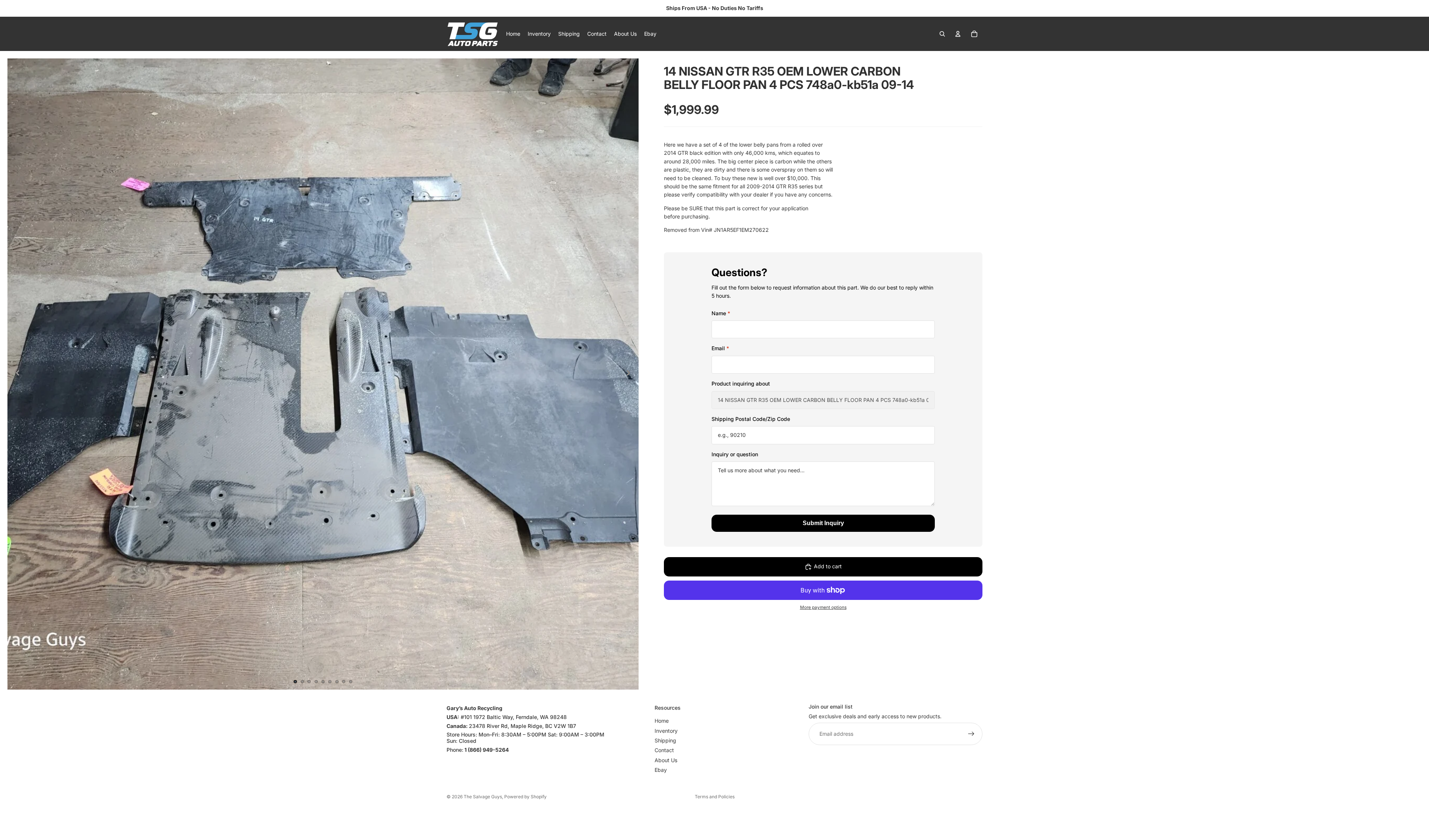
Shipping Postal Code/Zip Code (751, 419)
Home (662, 721)
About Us (666, 760)
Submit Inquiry (823, 523)
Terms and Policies (715, 796)
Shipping (665, 740)
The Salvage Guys (483, 796)
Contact (664, 750)
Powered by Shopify (525, 796)
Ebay (661, 770)
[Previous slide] (15, 374)
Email (720, 348)
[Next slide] (630, 374)
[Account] (958, 34)
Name (721, 313)
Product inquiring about (741, 383)
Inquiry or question (735, 454)
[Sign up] (971, 734)
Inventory (666, 731)
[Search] (942, 34)
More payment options (823, 607)
